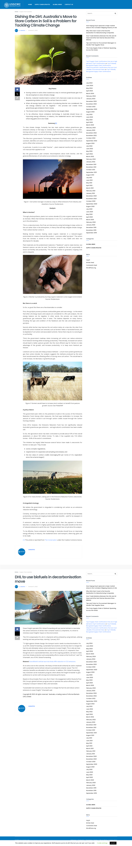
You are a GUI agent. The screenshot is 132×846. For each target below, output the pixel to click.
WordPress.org (91, 268)
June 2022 (89, 149)
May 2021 (89, 183)
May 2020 (89, 214)
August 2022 (90, 143)
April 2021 (89, 185)
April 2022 (89, 154)
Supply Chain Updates (42, 4)
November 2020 (91, 199)
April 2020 (89, 217)
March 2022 (90, 156)
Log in (88, 260)
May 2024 (89, 88)
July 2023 (89, 114)
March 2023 (90, 125)
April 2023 (89, 122)
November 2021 (91, 167)
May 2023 (89, 120)
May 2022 (89, 151)
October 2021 (90, 170)
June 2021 (89, 180)
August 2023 (90, 112)
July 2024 (89, 83)
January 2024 (90, 99)
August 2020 (90, 206)
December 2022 (91, 133)
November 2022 (91, 135)
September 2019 (91, 233)
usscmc (22, 30)
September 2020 (91, 204)
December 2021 (91, 164)
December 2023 (91, 101)
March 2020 (90, 220)
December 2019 (91, 227)
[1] (56, 123)
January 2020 (90, 225)
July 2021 (89, 177)
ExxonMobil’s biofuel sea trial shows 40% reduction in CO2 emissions (52, 661)
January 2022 (90, 162)
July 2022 (89, 146)
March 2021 (90, 188)
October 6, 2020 (33, 30)
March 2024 (90, 93)
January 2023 (90, 130)
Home (30, 4)
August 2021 (90, 175)
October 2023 (90, 107)
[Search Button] (115, 13)
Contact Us (69, 4)
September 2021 (91, 172)
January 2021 (90, 193)
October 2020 (90, 201)
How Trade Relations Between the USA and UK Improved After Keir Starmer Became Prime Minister (101, 38)
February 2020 (91, 222)
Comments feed (91, 265)
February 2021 (90, 191)
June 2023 (89, 117)
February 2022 (91, 159)
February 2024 (91, 96)
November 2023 (91, 104)
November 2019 (91, 230)
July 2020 (89, 209)
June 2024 (89, 85)
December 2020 (91, 196)
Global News (57, 4)
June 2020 (89, 212)
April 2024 (89, 91)
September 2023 (91, 109)
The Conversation (51, 540)
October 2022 (90, 138)
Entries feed (90, 262)
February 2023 (91, 128)
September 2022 (91, 141)
